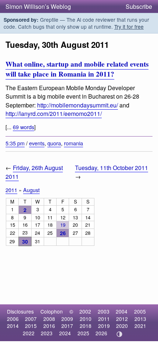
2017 (67, 325)
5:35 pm (15, 143)
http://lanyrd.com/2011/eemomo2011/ (54, 113)
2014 (13, 325)
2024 (65, 333)
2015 (31, 325)
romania (73, 143)
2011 (11, 190)
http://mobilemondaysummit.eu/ (77, 105)
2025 (83, 333)
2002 (85, 311)
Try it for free (129, 26)
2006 (13, 318)
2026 (101, 333)
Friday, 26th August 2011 (34, 171)
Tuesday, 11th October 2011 (111, 167)
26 (63, 233)
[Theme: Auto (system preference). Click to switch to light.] (119, 334)
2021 (140, 325)
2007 (31, 318)
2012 (122, 318)
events (36, 143)
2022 (29, 333)
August (31, 190)
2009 (67, 318)
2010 (85, 318)
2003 (103, 311)
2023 (47, 333)
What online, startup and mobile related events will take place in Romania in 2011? (77, 69)
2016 (49, 325)
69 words (23, 127)
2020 (122, 325)
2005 (140, 311)
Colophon (51, 311)
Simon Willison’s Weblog (38, 6)
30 (25, 241)
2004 (122, 311)
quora (54, 143)
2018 (85, 325)
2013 (140, 318)
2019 (104, 325)
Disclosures (20, 311)
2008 (49, 318)
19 (62, 224)
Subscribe (139, 6)
